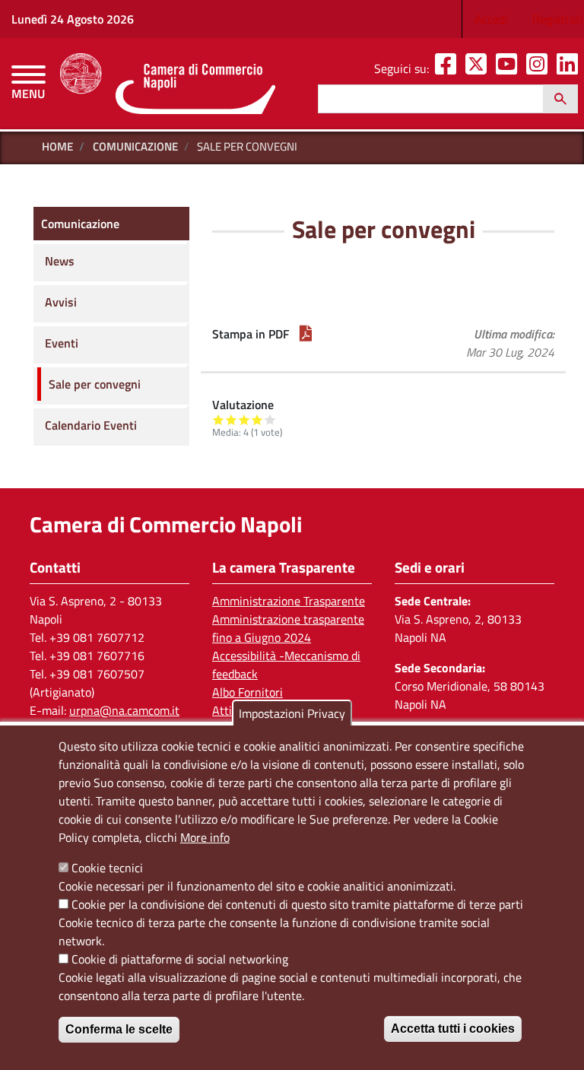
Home (57, 146)
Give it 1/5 (218, 419)
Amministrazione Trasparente (288, 601)
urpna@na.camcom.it (124, 710)
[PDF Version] (306, 334)
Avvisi (61, 302)
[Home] (167, 83)
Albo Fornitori (247, 692)
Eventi (61, 343)
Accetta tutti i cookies (453, 1028)
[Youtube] (509, 68)
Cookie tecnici (107, 868)
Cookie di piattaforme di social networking (179, 959)
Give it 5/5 (270, 419)
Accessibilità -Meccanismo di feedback (286, 664)
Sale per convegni (95, 384)
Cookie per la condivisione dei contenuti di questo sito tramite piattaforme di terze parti (297, 904)
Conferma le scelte (119, 1029)
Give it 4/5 (257, 419)
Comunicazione (135, 146)
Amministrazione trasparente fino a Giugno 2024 (288, 628)
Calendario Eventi (91, 425)
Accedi (491, 19)
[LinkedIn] (570, 68)
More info (205, 837)
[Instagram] (540, 68)
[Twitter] (479, 68)
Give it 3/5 (244, 419)
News (60, 261)
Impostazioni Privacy (292, 713)
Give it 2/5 (231, 419)
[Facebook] (448, 68)
